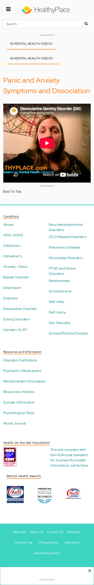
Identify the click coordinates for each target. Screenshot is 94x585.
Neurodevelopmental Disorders (66, 227)
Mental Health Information (24, 381)
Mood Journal (14, 423)
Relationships (59, 280)
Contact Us (55, 532)
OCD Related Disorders (67, 237)
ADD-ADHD (13, 235)
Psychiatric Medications (22, 370)
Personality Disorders (66, 258)
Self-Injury (57, 312)
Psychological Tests (18, 413)
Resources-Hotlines (19, 391)
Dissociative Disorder (20, 308)
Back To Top (12, 191)
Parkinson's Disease (64, 247)
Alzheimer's (12, 256)
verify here (79, 465)
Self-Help (56, 301)
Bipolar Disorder (16, 277)
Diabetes (10, 298)
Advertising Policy (47, 553)
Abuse (8, 224)
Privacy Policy (49, 542)
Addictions (11, 245)
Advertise (74, 532)
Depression (12, 287)
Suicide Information (19, 402)
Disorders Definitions (20, 360)
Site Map (19, 532)
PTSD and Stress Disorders (62, 271)
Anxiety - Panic (15, 266)
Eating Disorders (16, 319)
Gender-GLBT (15, 329)
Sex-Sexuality (60, 322)
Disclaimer (72, 542)
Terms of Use (23, 542)
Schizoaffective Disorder (69, 333)
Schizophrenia (60, 291)
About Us (36, 532)
